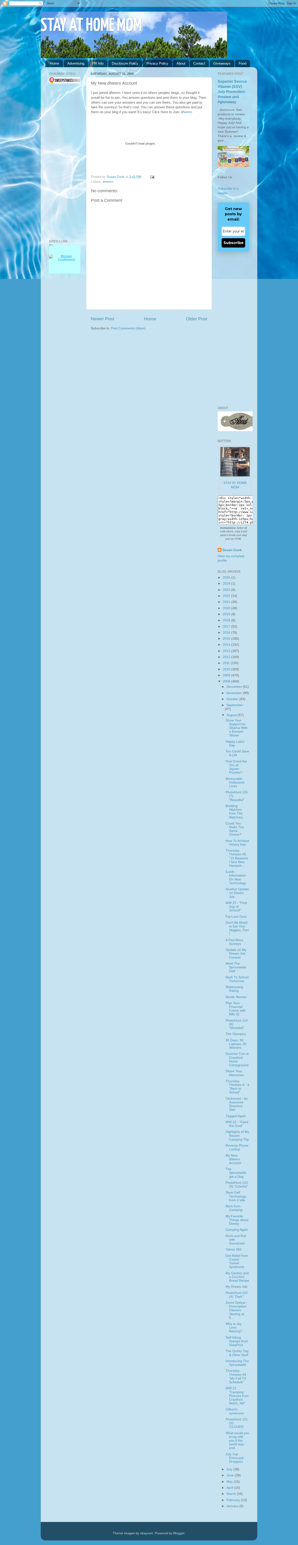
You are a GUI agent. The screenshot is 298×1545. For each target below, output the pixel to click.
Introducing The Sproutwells (237, 1362)
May (230, 1481)
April (230, 1487)
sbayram (146, 1533)
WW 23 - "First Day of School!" (236, 906)
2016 (227, 632)
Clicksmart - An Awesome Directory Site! (237, 1104)
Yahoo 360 (233, 1249)
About (180, 63)
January (233, 1506)
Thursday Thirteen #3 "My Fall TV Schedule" (236, 1376)
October (233, 699)
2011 (227, 663)
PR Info (98, 63)
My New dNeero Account (233, 1159)
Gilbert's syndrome (235, 1411)
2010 (227, 669)
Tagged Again (236, 1116)
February (234, 1500)
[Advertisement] (63, 161)
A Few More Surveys (234, 942)
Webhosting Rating (234, 989)
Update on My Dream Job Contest (236, 953)
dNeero (186, 112)
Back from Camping (234, 1208)
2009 (227, 675)
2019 (227, 614)
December (235, 686)
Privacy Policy (157, 63)
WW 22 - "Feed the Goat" (237, 1124)
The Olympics (236, 1034)
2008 (227, 681)
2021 (227, 602)
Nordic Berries (236, 997)
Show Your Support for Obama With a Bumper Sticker (236, 728)
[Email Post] (151, 177)
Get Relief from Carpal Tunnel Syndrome (237, 1261)
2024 (227, 583)
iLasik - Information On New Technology (236, 877)
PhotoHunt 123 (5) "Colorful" (237, 1184)
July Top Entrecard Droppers (235, 1457)
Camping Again (237, 1229)
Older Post (196, 318)
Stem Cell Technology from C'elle (236, 1196)
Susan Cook (116, 177)
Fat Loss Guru (236, 916)
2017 (227, 626)
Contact (199, 63)
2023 (227, 590)
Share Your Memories (235, 1073)
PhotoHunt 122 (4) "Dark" (237, 1294)
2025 (227, 577)
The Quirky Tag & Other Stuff (237, 1352)
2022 (227, 596)
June (231, 1475)
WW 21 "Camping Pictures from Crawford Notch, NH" (237, 1395)
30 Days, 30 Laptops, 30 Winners (236, 1044)
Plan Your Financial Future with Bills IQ (236, 1008)
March (232, 1493)
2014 (227, 644)
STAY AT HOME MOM (91, 26)
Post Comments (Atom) (128, 328)
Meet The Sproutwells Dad (236, 967)
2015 (227, 638)
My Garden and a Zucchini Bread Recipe (237, 1276)
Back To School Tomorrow (237, 979)
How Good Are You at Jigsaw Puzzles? (236, 767)
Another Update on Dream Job (237, 892)
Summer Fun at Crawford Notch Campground (237, 1059)
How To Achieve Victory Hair (237, 842)
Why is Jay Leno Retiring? (234, 1327)
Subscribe (234, 243)
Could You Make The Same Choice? (235, 829)
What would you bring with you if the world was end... (237, 1440)
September (235, 705)
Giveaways (221, 63)
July (230, 1469)
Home (54, 63)
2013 (227, 651)
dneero (108, 181)
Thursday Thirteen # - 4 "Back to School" (237, 1086)
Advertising (75, 63)
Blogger (178, 1533)
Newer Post (102, 318)
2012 (227, 657)
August (232, 715)
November (235, 693)
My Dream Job (236, 1286)
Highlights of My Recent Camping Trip (237, 1135)
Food (242, 63)
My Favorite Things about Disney (237, 1219)
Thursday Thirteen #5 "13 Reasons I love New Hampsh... (237, 858)
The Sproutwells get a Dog (236, 1172)
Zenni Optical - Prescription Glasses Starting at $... (236, 1310)
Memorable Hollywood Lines (235, 782)
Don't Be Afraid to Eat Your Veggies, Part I (237, 928)
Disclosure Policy (125, 63)
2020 (227, 608)
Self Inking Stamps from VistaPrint (237, 1341)
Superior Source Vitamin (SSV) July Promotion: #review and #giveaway (232, 91)
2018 (227, 620)
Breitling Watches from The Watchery (234, 811)
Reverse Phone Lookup (237, 1147)
